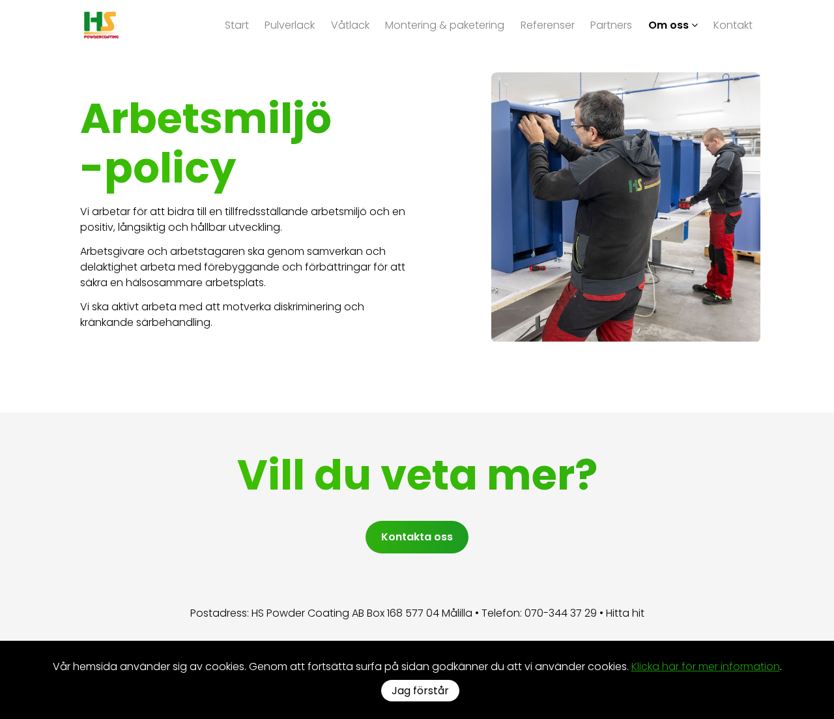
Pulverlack (290, 24)
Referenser (548, 24)
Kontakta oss (417, 536)
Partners (611, 24)
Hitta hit (625, 613)
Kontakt (733, 24)
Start (237, 24)
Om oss (669, 24)
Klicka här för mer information (705, 666)
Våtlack (350, 24)
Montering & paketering (444, 24)
